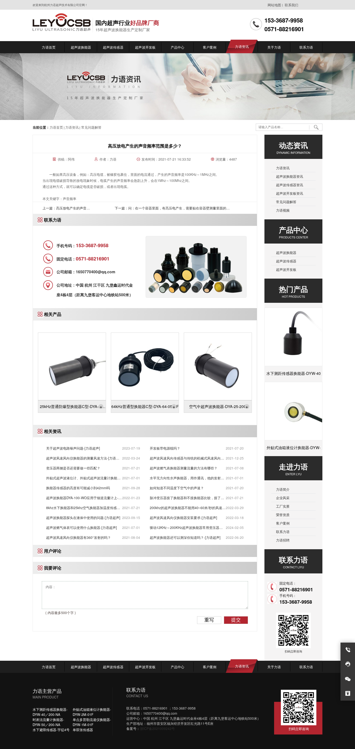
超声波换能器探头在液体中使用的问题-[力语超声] (83, 517)
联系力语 (283, 531)
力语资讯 (72, 127)
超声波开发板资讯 (289, 193)
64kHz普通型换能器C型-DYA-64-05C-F (145, 406)
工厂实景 (283, 506)
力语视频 (283, 210)
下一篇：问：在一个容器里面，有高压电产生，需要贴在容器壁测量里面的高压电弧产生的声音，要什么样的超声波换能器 (172, 210)
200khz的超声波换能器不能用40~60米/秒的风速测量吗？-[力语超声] (188, 507)
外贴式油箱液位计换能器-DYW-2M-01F (92, 712)
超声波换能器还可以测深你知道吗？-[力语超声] (185, 537)
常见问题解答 (90, 127)
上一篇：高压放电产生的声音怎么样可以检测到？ (66, 210)
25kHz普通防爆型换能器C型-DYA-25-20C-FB (72, 408)
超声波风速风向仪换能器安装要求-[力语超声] (183, 517)
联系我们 (291, 4)
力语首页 (56, 127)
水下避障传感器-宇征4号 (51, 729)
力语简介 (283, 489)
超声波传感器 (286, 261)
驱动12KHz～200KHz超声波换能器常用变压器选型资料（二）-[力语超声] (186, 527)
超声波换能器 (286, 252)
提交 (236, 620)
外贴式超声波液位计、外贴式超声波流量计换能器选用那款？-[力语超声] (83, 478)
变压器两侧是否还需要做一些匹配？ (73, 468)
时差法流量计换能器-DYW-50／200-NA (48, 722)
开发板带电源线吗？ (165, 448)
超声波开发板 (286, 269)
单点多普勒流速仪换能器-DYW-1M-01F (92, 722)
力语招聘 (283, 540)
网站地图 (274, 4)
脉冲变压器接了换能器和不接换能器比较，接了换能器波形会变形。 (187, 497)
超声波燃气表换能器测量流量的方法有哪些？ (183, 468)
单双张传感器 (83, 729)
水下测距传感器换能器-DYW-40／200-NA (50, 712)
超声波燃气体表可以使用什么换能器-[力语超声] (81, 527)
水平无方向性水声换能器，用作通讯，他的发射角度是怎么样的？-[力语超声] (187, 478)
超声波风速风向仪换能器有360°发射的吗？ (78, 537)
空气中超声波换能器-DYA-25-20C (218, 406)
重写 (209, 620)
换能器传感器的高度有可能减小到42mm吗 (78, 487)
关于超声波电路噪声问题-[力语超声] (73, 448)
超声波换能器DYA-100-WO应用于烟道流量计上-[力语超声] (82, 497)
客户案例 (283, 523)
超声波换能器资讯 (289, 176)
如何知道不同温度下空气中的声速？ (177, 487)
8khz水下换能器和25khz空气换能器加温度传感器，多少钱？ (81, 507)
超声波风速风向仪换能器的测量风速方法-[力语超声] (82, 458)
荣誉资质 (283, 514)
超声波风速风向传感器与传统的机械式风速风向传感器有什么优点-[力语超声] (187, 458)
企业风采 (283, 497)
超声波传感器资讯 (289, 184)
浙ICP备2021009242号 (157, 728)
